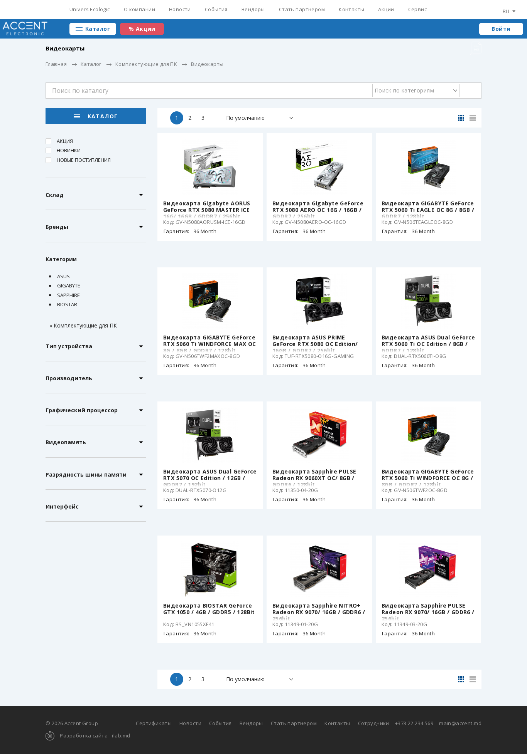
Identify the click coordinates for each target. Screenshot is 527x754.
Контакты (351, 9)
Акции (386, 9)
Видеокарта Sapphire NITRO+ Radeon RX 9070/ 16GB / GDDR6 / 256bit (318, 612)
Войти (501, 28)
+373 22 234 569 (414, 723)
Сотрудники (373, 723)
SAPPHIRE (68, 295)
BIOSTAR (67, 304)
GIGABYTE (68, 285)
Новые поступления (84, 159)
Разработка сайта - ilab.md (95, 735)
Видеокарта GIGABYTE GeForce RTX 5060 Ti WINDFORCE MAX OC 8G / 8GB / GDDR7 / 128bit (209, 344)
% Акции (141, 28)
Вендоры (253, 9)
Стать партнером (302, 9)
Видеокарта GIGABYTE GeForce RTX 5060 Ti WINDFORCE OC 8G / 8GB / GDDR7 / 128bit (428, 478)
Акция (65, 141)
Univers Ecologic (89, 9)
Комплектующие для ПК (146, 63)
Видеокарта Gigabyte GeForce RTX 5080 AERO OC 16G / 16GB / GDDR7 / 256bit (317, 210)
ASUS (63, 276)
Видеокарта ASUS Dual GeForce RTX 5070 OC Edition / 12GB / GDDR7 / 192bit (210, 478)
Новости (180, 9)
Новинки (69, 150)
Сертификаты (154, 723)
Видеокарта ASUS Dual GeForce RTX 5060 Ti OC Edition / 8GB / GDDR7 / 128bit (428, 344)
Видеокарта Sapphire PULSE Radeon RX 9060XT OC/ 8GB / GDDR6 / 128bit (314, 478)
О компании (139, 9)
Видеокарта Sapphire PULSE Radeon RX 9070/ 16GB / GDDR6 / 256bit (428, 612)
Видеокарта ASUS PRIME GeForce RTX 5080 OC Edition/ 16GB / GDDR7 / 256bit (315, 344)
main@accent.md (460, 723)
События (216, 9)
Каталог (97, 28)
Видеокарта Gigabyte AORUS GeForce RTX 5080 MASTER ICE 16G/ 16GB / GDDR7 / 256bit (206, 210)
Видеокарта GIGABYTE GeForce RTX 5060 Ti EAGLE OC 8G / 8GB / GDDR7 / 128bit (428, 210)
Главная (56, 63)
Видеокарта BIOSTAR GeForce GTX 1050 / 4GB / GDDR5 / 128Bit (209, 609)
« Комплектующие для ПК (83, 325)
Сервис (417, 9)
